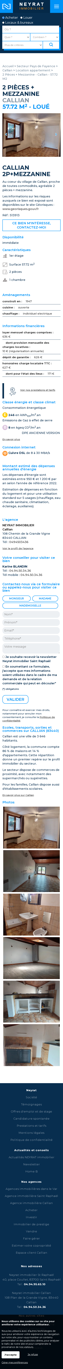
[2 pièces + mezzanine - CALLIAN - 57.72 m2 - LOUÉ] (31, 135)
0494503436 (18, 542)
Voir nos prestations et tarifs (37, 390)
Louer (27, 17)
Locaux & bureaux (18, 22)
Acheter (11, 17)
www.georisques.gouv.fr (20, 209)
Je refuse (33, 1354)
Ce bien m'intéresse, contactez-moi (31, 225)
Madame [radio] (45, 598)
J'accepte (11, 1354)
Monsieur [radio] (16, 598)
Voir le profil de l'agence (17, 548)
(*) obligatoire (10, 689)
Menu (56, 6)
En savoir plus (11, 439)
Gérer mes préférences (15, 1362)
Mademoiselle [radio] (30, 605)
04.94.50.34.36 (20, 571)
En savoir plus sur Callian (18, 795)
